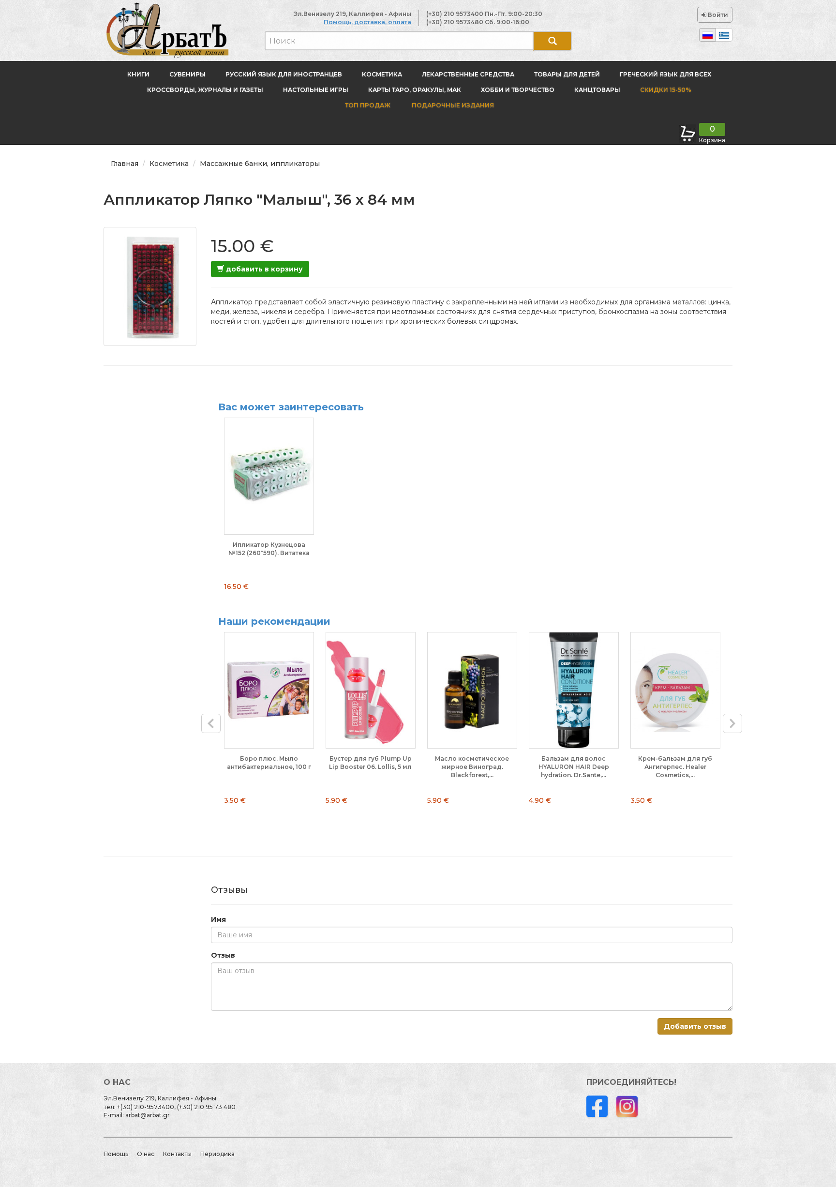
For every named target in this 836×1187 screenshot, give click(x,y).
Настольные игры (315, 89)
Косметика (382, 74)
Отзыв (223, 955)
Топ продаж (367, 105)
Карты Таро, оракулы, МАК (414, 89)
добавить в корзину (263, 269)
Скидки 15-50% (665, 89)
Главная (124, 163)
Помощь (116, 1153)
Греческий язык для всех (665, 74)
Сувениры (187, 74)
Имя (218, 919)
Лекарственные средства (468, 74)
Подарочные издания (452, 105)
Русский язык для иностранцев (283, 74)
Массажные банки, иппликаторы (260, 163)
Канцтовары (597, 89)
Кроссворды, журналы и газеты (205, 89)
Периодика (217, 1153)
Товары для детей (567, 74)
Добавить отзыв (695, 1026)
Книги (138, 74)
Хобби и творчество (517, 89)
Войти (717, 14)
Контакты (177, 1153)
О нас (145, 1153)
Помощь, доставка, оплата (367, 22)
